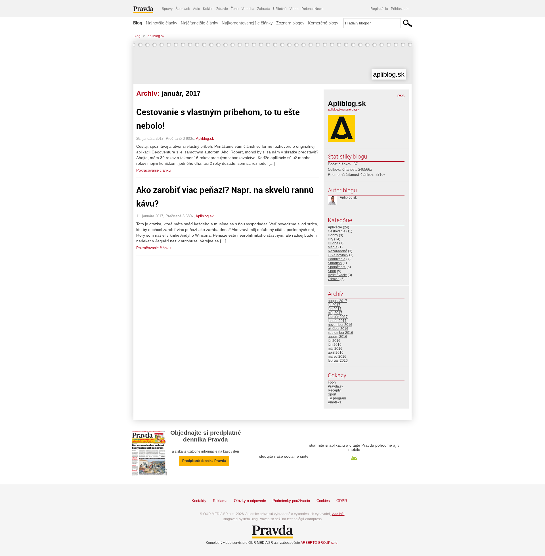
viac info (338, 514)
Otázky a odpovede (250, 501)
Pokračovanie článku (153, 170)
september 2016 (340, 333)
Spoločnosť (337, 267)
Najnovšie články (161, 23)
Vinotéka (334, 402)
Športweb (182, 9)
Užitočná (280, 9)
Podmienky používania (291, 501)
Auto (196, 9)
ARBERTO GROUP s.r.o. (319, 543)
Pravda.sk (335, 386)
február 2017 (338, 317)
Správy (167, 9)
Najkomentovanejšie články (247, 23)
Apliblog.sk (205, 138)
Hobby (333, 235)
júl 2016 (334, 341)
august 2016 (337, 337)
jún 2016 (334, 345)
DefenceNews (312, 9)
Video (294, 9)
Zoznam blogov (290, 23)
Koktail (208, 9)
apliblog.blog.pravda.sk (343, 109)
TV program (337, 398)
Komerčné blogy (323, 23)
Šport (332, 271)
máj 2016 (335, 349)
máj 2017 (335, 313)
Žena (235, 9)
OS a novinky (338, 255)
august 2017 (337, 301)
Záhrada (263, 9)
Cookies (323, 501)
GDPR (341, 501)
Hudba (333, 243)
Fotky (332, 382)
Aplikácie (335, 227)
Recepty (334, 390)
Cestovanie (336, 231)
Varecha (248, 9)
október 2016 (338, 329)
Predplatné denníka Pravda (204, 461)
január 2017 (337, 321)
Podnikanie (336, 259)
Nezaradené (337, 251)
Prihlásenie (399, 9)
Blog (137, 23)
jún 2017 (334, 309)
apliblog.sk (156, 36)
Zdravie (222, 9)
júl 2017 (334, 305)
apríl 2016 (335, 353)
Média (333, 247)
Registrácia (379, 9)
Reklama (220, 501)
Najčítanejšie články (199, 23)
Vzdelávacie (337, 275)
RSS (400, 96)
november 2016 (340, 325)
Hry (330, 239)
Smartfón (335, 263)
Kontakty (199, 501)
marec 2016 (337, 357)
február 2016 (338, 361)
